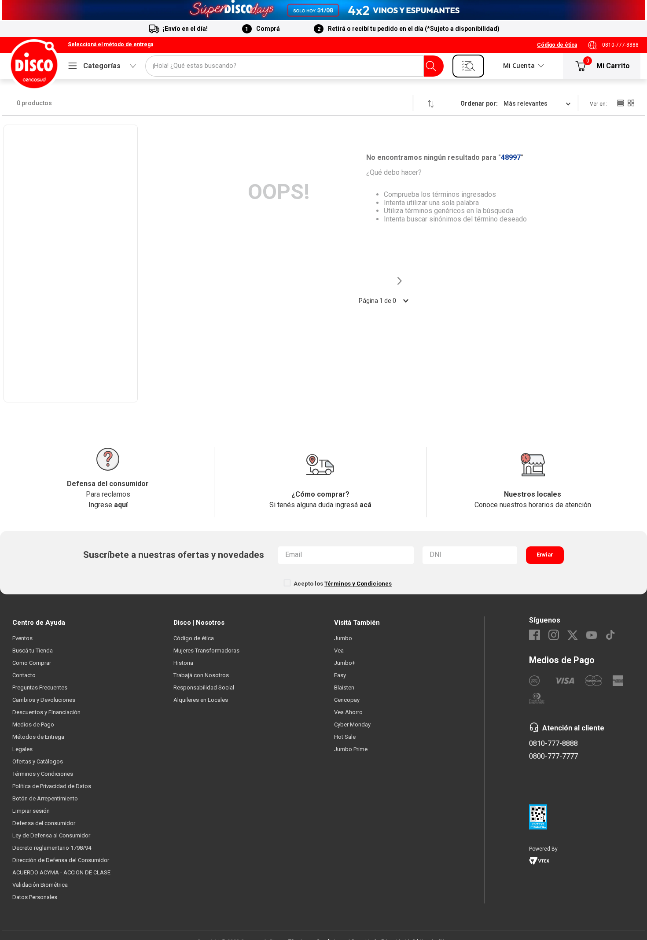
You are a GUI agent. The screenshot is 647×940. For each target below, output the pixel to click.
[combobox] (294, 66)
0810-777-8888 (620, 45)
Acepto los (343, 583)
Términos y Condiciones (358, 583)
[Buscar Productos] (431, 66)
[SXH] (323, 10)
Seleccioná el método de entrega (110, 45)
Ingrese (108, 505)
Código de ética (557, 45)
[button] (110, 45)
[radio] (620, 103)
